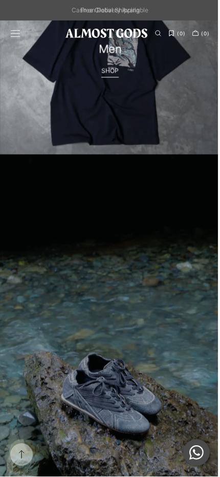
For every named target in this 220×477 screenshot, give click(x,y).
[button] (15, 33)
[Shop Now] (106, 248)
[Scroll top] (21, 454)
